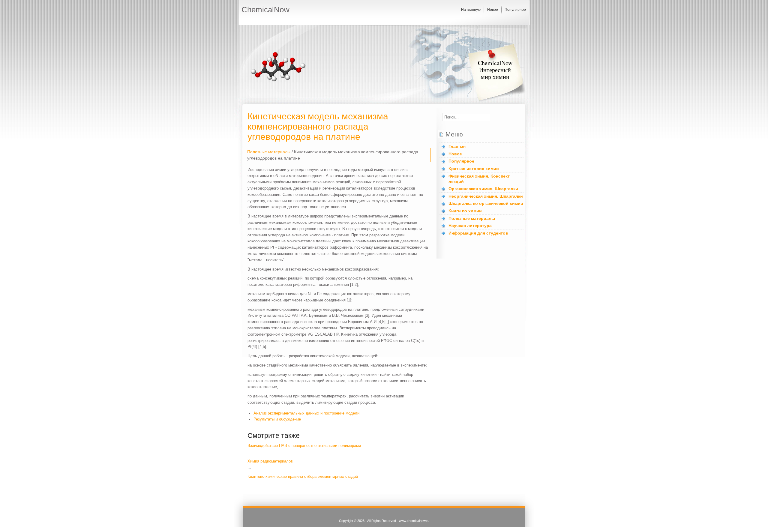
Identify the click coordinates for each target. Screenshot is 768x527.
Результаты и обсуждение (277, 419)
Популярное (515, 9)
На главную (471, 9)
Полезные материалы (268, 151)
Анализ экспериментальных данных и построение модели (306, 413)
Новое (492, 9)
